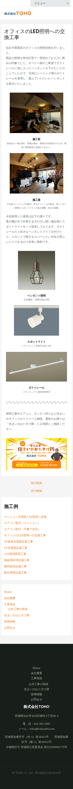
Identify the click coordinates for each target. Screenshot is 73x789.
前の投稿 (36, 483)
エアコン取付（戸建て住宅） (22, 529)
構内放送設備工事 (15, 566)
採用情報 (9, 621)
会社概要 (9, 598)
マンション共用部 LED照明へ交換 (25, 517)
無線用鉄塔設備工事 (16, 560)
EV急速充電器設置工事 (18, 541)
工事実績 (9, 604)
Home (8, 592)
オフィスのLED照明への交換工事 (25, 535)
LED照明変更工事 (15, 554)
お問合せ (9, 627)
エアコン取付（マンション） (22, 523)
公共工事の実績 (18, 609)
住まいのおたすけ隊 (16, 615)
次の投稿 (36, 490)
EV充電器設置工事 (15, 548)
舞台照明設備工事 (15, 572)
